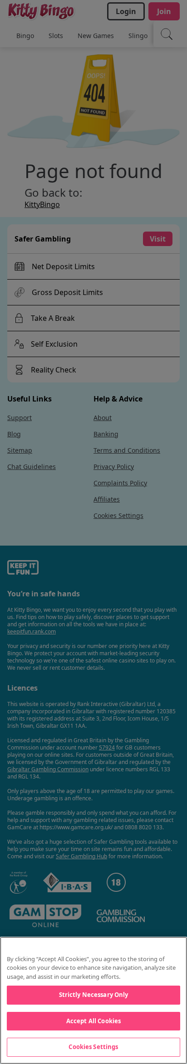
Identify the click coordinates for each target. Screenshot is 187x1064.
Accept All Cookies (93, 1021)
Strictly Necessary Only (93, 995)
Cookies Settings (93, 1047)
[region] (93, 1000)
